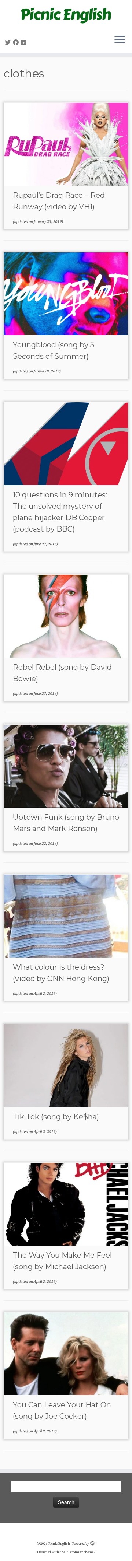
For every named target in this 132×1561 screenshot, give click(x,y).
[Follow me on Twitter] (9, 42)
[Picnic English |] (66, 14)
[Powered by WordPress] (92, 1541)
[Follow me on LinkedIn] (24, 42)
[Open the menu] (119, 39)
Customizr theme (80, 1551)
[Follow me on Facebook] (17, 42)
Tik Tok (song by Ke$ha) (56, 1116)
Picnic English (59, 1543)
